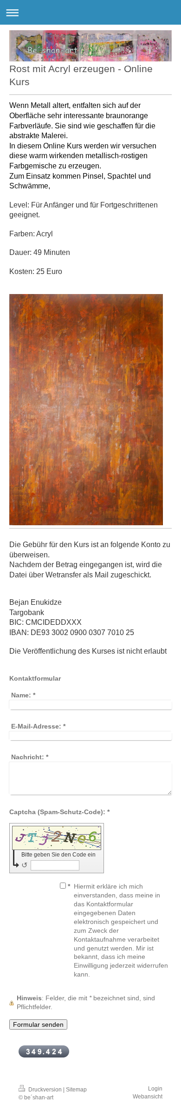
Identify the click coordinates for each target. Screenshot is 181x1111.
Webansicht (147, 1096)
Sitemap (76, 1089)
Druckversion (45, 1089)
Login (155, 1088)
